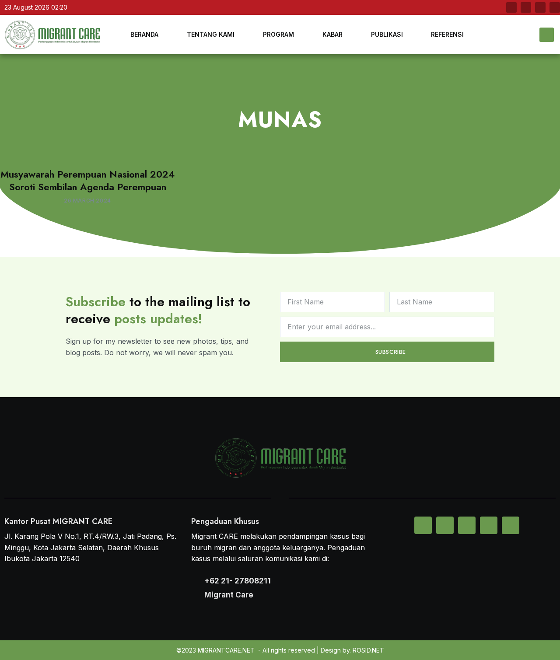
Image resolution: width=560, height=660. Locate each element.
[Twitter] (526, 7)
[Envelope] (423, 525)
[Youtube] (540, 7)
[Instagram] (555, 7)
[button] (546, 35)
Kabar (332, 34)
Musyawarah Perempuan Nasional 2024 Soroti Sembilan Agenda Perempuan (87, 180)
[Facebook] (511, 7)
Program (278, 34)
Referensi (447, 34)
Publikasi (387, 34)
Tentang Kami (210, 34)
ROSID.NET (368, 650)
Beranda (144, 34)
